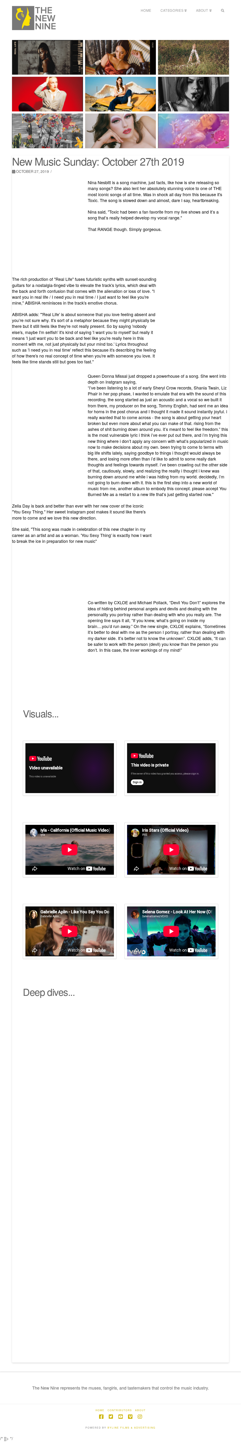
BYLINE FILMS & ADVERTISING (132, 1427)
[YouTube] (120, 1416)
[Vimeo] (130, 1416)
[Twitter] (111, 1416)
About (140, 1410)
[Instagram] (140, 1416)
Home (100, 1410)
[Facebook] (101, 1416)
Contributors (120, 1410)
